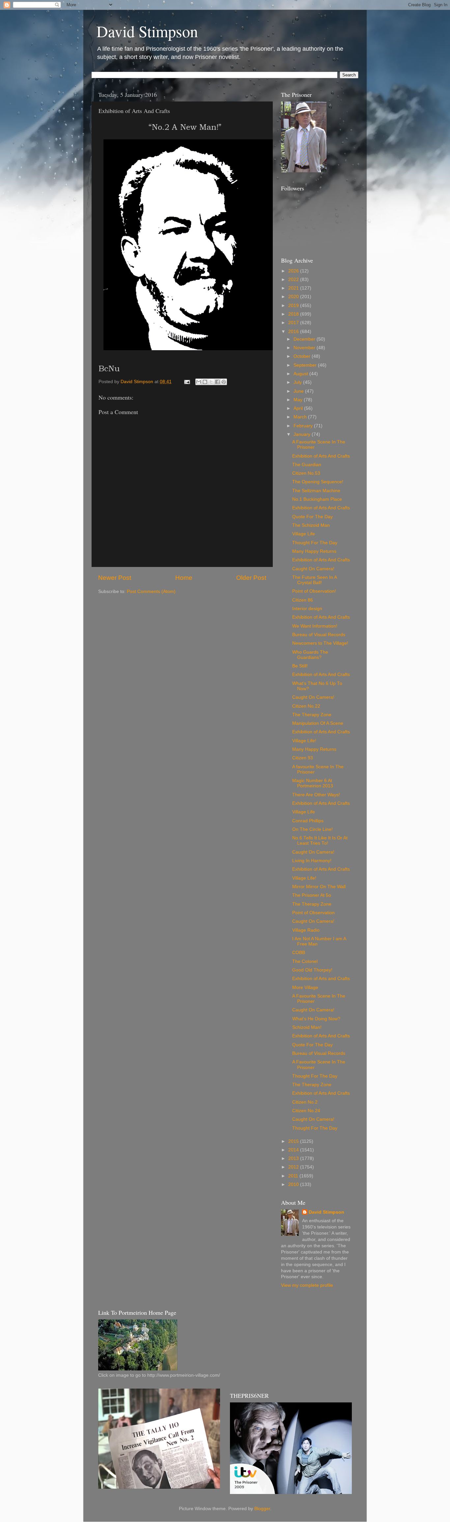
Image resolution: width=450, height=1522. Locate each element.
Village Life (303, 533)
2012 (294, 1167)
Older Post (251, 577)
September (306, 365)
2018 (294, 314)
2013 (294, 1158)
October (303, 356)
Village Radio (306, 930)
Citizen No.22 (306, 706)
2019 (294, 305)
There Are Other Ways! (316, 794)
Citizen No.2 (305, 1102)
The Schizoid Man (311, 525)
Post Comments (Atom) (151, 591)
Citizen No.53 (306, 473)
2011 (293, 1175)
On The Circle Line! (312, 829)
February (304, 425)
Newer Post (114, 577)
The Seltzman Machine (316, 490)
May (299, 399)
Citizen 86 (302, 600)
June (299, 391)
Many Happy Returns (314, 551)
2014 (294, 1149)
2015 (294, 1141)
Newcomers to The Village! (320, 643)
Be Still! (300, 665)
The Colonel (305, 961)
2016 (294, 331)
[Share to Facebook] (217, 382)
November (305, 347)
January (303, 434)
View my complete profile (307, 1285)
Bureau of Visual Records (318, 634)
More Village (305, 987)
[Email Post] (186, 381)
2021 (294, 288)
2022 (294, 279)
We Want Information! (314, 626)
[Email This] (198, 382)
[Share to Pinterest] (223, 382)
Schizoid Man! (307, 1027)
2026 (294, 270)
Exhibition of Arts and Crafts (321, 978)
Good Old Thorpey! (312, 970)
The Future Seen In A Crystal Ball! (314, 580)
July (298, 382)
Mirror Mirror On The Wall (319, 886)
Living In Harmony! (311, 860)
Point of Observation (313, 912)
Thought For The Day (314, 542)
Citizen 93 (302, 757)
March (301, 416)
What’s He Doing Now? (316, 1018)
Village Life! (304, 740)
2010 (294, 1184)
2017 (294, 322)
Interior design (307, 608)
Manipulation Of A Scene (317, 723)
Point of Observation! (314, 591)
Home (183, 577)
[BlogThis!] (205, 382)
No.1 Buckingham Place (317, 499)
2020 (294, 296)
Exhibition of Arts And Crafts (321, 456)
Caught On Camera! (313, 568)
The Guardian (306, 464)
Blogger (262, 1508)
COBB (298, 952)
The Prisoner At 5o (311, 895)
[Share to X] (211, 382)
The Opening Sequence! (317, 481)
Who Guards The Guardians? (310, 655)
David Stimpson (147, 31)
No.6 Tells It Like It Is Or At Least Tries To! (320, 840)
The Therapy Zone (311, 714)
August (301, 373)
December (305, 339)
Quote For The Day (312, 516)
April (299, 408)
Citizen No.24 (306, 1110)
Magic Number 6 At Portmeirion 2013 (312, 783)
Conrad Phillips (307, 820)
